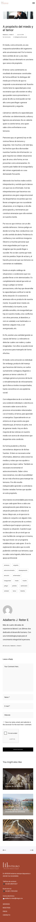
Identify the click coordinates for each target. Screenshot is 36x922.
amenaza (6, 565)
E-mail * (7, 706)
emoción (6, 575)
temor (14, 591)
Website (7, 715)
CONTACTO (6, 915)
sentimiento (24, 586)
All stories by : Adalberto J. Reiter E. (12, 645)
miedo (17, 580)
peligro (6, 586)
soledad (6, 591)
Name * (7, 697)
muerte (25, 580)
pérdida (14, 586)
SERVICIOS (6, 904)
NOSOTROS (6, 908)
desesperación (23, 570)
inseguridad (7, 580)
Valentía (22, 591)
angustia (15, 565)
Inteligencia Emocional (21, 37)
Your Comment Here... (11, 667)
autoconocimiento (9, 570)
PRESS (5, 911)
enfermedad (16, 575)
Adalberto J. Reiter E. (8, 34)
